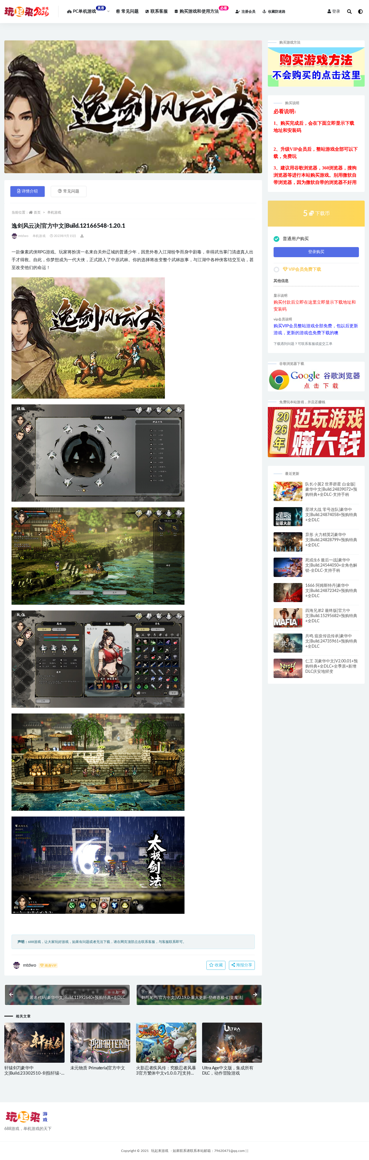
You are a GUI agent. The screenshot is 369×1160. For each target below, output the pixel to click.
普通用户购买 (296, 239)
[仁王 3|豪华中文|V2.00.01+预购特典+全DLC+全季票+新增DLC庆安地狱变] (288, 669)
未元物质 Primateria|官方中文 (97, 1068)
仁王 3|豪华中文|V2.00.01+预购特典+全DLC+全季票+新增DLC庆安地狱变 (331, 666)
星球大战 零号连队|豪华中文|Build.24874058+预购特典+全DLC (331, 515)
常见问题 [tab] (71, 191)
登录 (336, 12)
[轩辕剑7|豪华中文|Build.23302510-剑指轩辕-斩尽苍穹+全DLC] (34, 1047)
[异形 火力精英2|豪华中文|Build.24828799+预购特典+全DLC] (288, 544)
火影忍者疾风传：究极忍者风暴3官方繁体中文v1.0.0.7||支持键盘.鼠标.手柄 (166, 1073)
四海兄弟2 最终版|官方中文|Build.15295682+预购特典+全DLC (331, 616)
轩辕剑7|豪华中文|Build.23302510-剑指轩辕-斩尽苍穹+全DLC (32, 1073)
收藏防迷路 (276, 11)
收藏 (218, 965)
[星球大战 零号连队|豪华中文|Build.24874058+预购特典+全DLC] (288, 519)
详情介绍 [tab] (30, 191)
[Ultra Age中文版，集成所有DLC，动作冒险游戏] (232, 1044)
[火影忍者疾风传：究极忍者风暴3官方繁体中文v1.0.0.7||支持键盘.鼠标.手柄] (166, 1045)
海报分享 (243, 965)
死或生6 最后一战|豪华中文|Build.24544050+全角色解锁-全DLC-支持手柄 (331, 565)
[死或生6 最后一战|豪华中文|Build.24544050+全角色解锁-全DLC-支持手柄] (288, 570)
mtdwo (23, 236)
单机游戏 (54, 212)
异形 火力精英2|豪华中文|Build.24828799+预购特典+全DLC (331, 540)
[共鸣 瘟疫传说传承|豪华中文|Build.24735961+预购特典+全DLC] (288, 645)
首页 (37, 212)
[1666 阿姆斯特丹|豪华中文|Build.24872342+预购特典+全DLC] (288, 595)
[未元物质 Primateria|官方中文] (100, 1046)
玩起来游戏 (159, 1150)
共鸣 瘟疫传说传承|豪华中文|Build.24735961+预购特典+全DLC (331, 641)
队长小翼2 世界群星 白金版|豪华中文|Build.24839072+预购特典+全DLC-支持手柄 (331, 489)
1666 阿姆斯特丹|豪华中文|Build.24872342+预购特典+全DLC (331, 591)
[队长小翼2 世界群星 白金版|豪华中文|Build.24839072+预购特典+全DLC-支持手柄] (288, 494)
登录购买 (316, 252)
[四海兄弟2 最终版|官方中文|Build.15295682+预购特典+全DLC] (288, 621)
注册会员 (248, 11)
